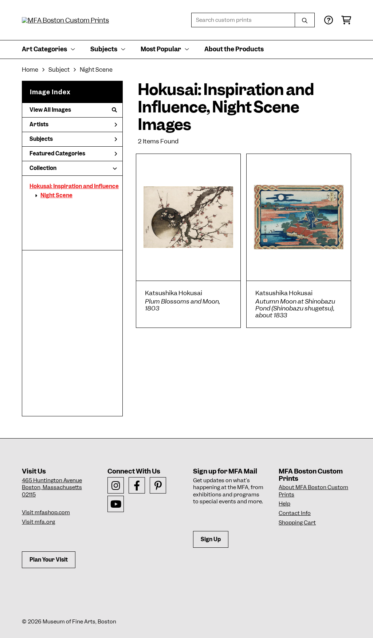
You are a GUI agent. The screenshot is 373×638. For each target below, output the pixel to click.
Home (30, 70)
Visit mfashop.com (46, 512)
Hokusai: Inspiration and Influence (74, 186)
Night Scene (56, 195)
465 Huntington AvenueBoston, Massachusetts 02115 (52, 487)
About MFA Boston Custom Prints (313, 491)
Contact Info (295, 513)
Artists (39, 124)
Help (284, 503)
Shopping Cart (297, 522)
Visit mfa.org (38, 522)
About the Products (234, 49)
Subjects (41, 139)
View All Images (50, 110)
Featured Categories (57, 153)
